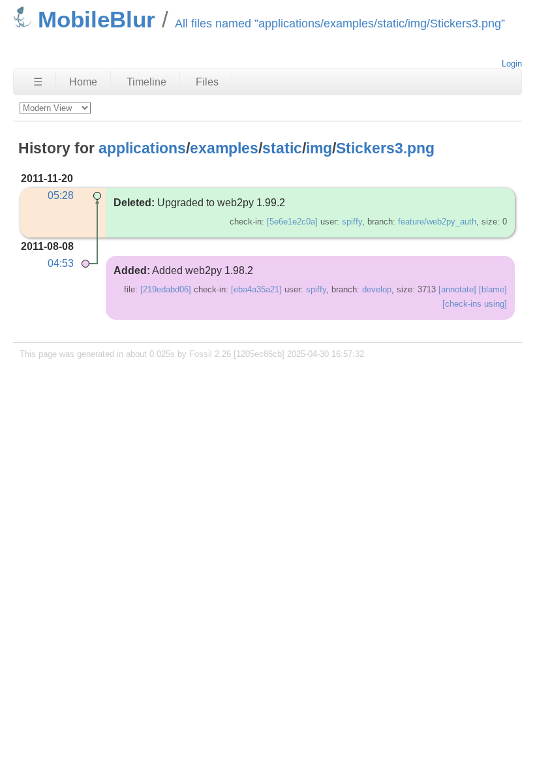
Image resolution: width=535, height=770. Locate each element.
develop (376, 289)
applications (142, 148)
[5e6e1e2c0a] (292, 221)
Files (207, 81)
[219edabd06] (165, 289)
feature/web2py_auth (437, 221)
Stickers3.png (385, 148)
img (319, 148)
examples (224, 148)
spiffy (352, 221)
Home (83, 81)
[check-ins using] (474, 304)
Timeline (146, 81)
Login (512, 64)
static (282, 148)
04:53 (61, 263)
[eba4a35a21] (256, 289)
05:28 (61, 195)
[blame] (493, 289)
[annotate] (457, 289)
